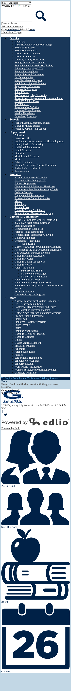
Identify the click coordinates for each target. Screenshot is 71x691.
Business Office (23, 138)
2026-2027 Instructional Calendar (32, 222)
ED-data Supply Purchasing (29, 315)
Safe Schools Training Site (28, 357)
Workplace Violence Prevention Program (36, 369)
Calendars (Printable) (25, 116)
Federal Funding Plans (26, 71)
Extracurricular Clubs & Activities (32, 198)
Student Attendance (25, 225)
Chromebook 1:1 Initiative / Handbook (35, 186)
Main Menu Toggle (11, 32)
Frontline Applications (26, 330)
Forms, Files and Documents (29, 74)
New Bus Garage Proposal (28, 80)
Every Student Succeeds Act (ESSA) (34, 65)
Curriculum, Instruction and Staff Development (39, 141)
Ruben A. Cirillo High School (30, 128)
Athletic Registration (25, 183)
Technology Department (27, 168)
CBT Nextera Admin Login (29, 304)
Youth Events (28, 243)
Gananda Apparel (24, 258)
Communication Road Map (29, 228)
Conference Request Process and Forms (35, 307)
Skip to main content (12, 26)
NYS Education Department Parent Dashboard (39, 285)
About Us (20, 41)
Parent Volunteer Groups (27, 279)
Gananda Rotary (23, 264)
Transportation (22, 171)
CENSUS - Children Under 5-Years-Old (36, 219)
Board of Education (25, 47)
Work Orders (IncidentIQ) (28, 366)
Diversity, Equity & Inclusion (30, 59)
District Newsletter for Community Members (38, 246)
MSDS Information (25, 345)
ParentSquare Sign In (32, 270)
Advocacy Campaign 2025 (29, 68)
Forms (18, 327)
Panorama (20, 348)
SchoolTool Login (24, 363)
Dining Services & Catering (29, 144)
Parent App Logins (24, 267)
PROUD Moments (24, 291)
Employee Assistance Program (30, 321)
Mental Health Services (27, 156)
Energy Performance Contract (30, 62)
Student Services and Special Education (35, 165)
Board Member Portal (26, 50)
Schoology (20, 204)
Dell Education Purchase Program (32, 252)
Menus (18, 201)
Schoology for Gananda (27, 360)
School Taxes (22, 92)
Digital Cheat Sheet (25, 237)
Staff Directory (22, 104)
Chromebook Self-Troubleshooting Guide (36, 189)
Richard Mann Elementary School (32, 122)
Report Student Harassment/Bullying (34, 213)
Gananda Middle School (27, 125)
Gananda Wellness (24, 336)
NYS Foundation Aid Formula (30, 83)
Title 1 (18, 288)
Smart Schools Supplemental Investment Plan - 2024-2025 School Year (39, 100)
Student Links (22, 207)
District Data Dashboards (28, 53)
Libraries (19, 153)
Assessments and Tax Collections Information (38, 249)
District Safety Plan (25, 56)
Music (18, 159)
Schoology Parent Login (34, 273)
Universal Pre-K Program (28, 110)
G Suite (18, 339)
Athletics (19, 135)
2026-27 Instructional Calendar (31, 177)
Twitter (5, 414)
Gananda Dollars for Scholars (30, 210)
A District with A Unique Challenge (33, 44)
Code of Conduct (24, 192)
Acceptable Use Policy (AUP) (30, 180)
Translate (26, 5)
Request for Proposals (26, 89)
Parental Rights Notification (29, 231)
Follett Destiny (22, 324)
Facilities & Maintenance (27, 147)
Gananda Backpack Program (30, 294)
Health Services (23, 150)
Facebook (3, 411)
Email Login (21, 318)
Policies (19, 354)
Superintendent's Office (27, 107)
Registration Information (27, 86)
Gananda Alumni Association (30, 255)
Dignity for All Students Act (29, 195)
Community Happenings (27, 240)
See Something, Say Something (31, 95)
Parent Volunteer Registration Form (33, 282)
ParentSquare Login (25, 351)
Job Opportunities (24, 77)
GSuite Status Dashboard (28, 342)
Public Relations (23, 162)
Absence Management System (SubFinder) (37, 301)
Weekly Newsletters (25, 113)
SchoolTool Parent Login (34, 276)
